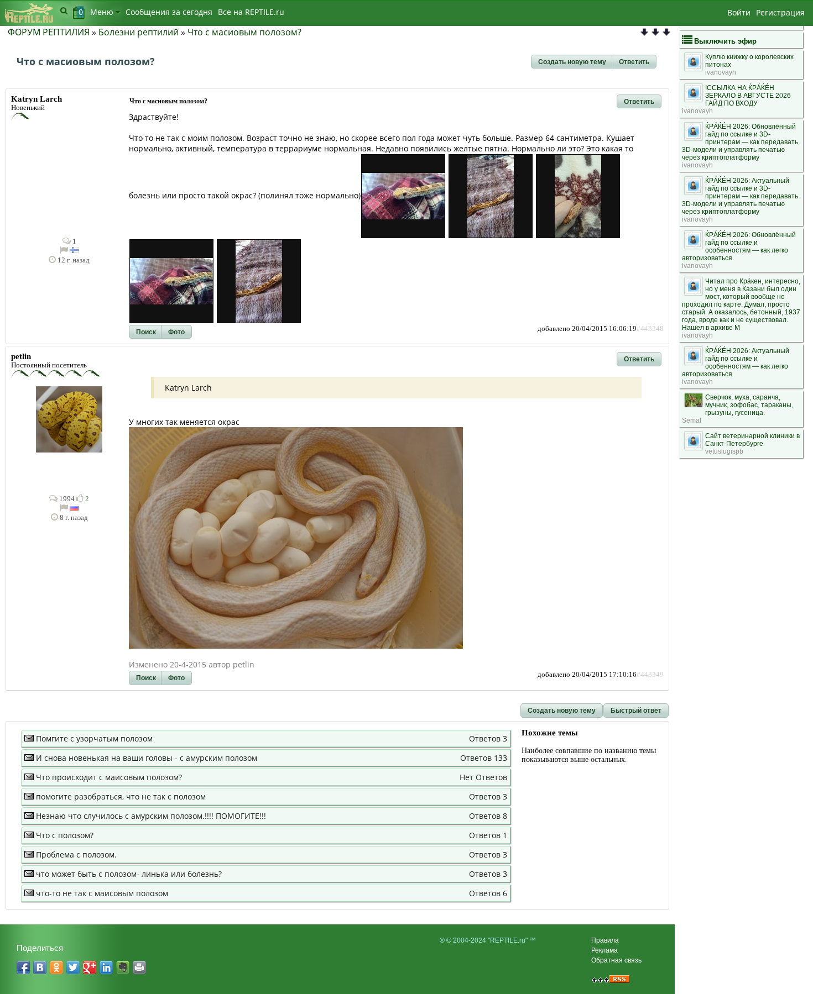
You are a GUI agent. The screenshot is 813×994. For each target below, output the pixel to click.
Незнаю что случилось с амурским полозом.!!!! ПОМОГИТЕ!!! (151, 816)
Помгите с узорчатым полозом (94, 738)
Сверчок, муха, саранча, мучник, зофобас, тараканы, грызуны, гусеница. (749, 405)
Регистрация (780, 12)
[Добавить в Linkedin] (106, 967)
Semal (691, 420)
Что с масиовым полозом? (244, 32)
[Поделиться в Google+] (89, 967)
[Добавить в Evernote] (122, 967)
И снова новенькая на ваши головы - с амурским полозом (146, 758)
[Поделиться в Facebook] (23, 967)
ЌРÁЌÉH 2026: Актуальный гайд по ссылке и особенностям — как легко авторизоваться (735, 362)
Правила (605, 940)
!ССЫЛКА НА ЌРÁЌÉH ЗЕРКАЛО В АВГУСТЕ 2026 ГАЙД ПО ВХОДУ (748, 95)
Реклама (604, 950)
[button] (572, 62)
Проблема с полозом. (76, 854)
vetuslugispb (724, 451)
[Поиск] (63, 10)
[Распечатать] (139, 967)
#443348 (650, 329)
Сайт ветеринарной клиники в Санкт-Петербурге (752, 440)
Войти (739, 12)
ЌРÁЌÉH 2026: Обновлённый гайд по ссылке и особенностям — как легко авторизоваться (739, 246)
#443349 (650, 675)
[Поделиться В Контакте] (39, 967)
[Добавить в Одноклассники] (56, 967)
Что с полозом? (64, 835)
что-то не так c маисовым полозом (102, 893)
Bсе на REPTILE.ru (251, 12)
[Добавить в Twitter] (73, 967)
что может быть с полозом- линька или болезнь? (129, 874)
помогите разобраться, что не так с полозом (121, 796)
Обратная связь (616, 960)
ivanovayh (720, 72)
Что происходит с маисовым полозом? (109, 777)
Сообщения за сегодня (169, 12)
